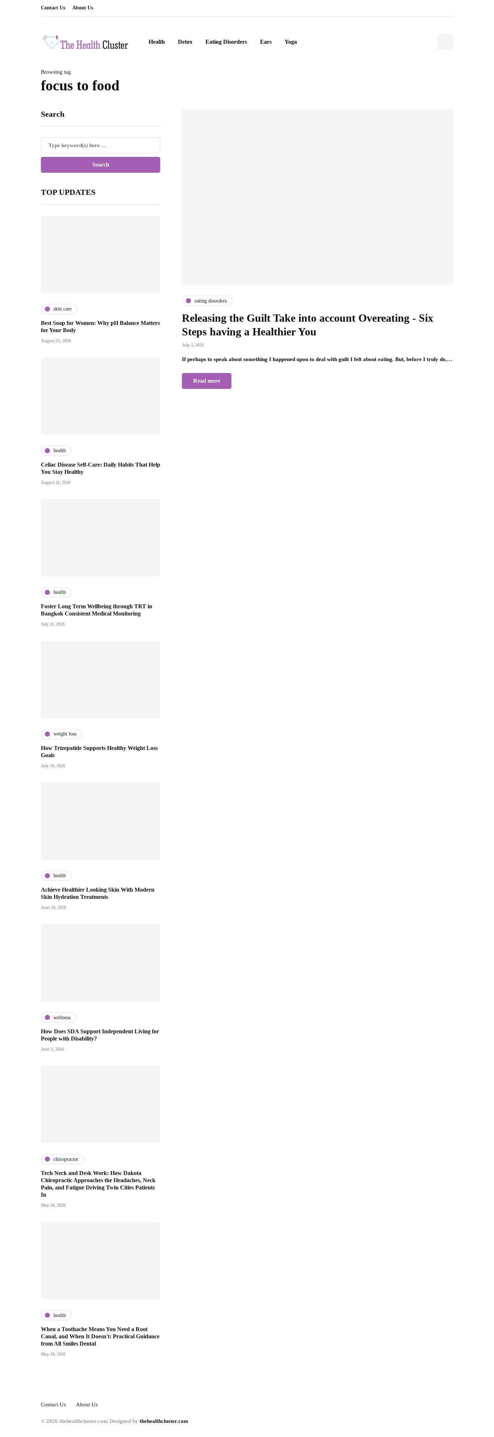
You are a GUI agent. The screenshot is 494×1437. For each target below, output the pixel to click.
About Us (82, 7)
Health (157, 42)
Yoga (291, 42)
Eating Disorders (226, 42)
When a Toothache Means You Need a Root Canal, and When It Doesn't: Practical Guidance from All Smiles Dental (100, 1336)
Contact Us (53, 7)
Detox (185, 42)
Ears (266, 42)
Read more (206, 381)
